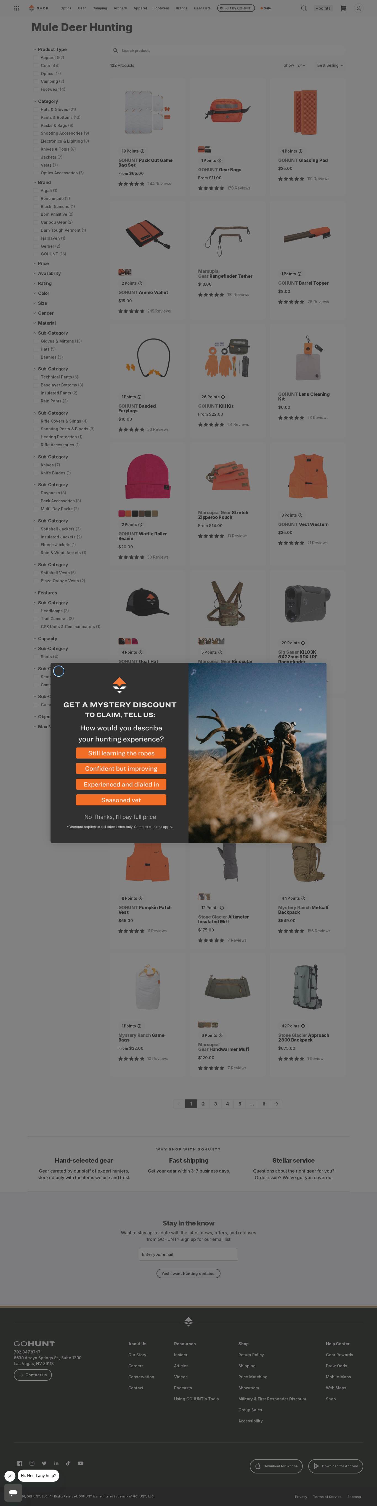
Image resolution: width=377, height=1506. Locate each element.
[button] (120, 755)
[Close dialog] (59, 671)
